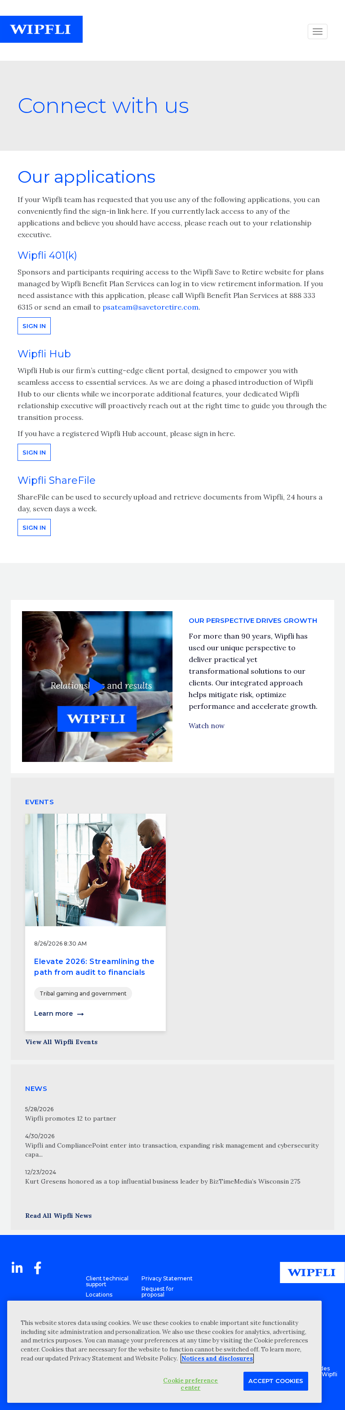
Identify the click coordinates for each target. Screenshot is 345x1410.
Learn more (53, 1013)
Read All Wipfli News (58, 1216)
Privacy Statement (167, 1278)
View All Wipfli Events (61, 1042)
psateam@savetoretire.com (150, 306)
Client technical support (107, 1281)
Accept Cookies (275, 1380)
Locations (99, 1294)
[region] (164, 1352)
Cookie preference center (190, 1384)
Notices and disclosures (217, 1358)
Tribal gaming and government (83, 993)
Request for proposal (158, 1291)
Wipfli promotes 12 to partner (70, 1118)
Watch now (207, 725)
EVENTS (39, 801)
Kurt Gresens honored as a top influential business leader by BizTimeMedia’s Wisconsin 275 (163, 1181)
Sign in (34, 325)
